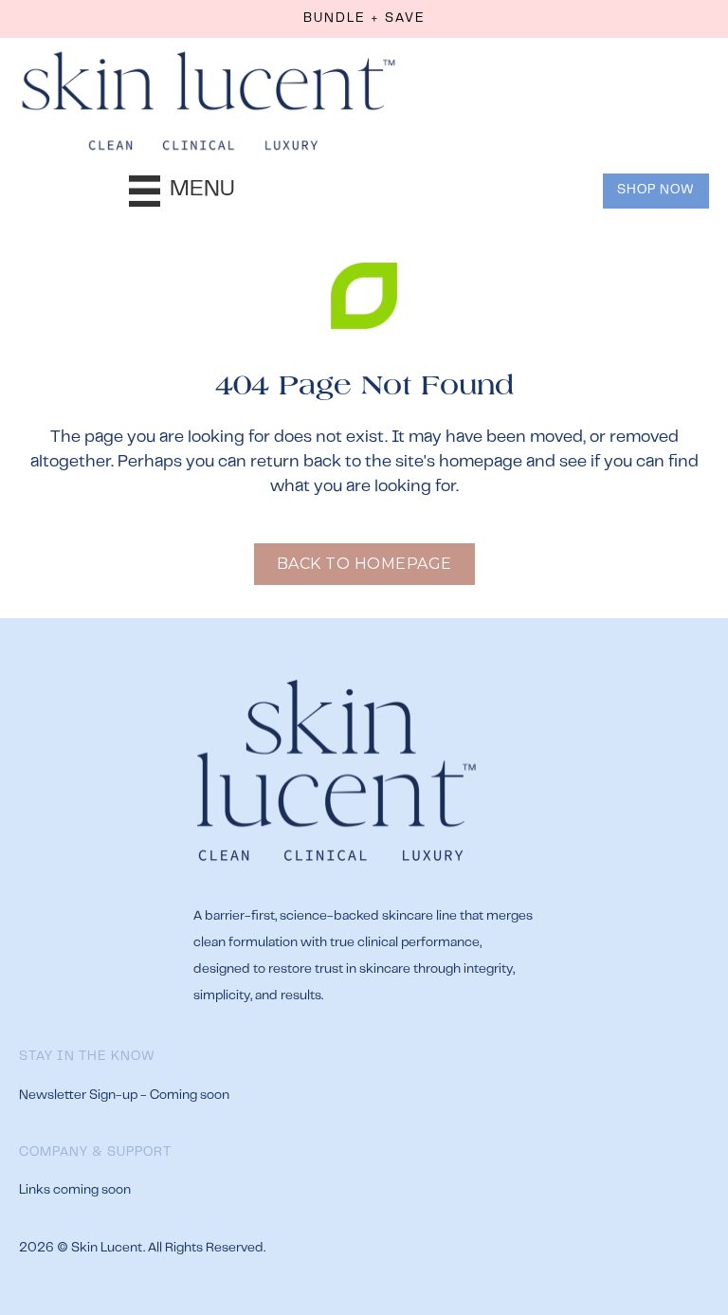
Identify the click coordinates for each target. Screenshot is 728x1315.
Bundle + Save (364, 19)
